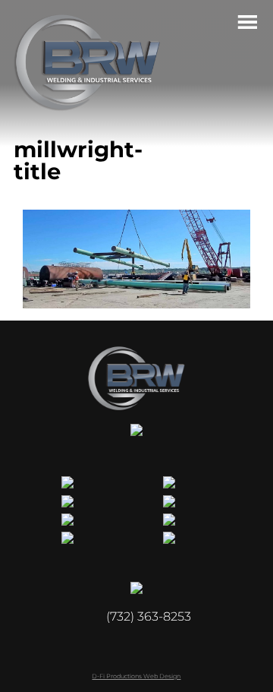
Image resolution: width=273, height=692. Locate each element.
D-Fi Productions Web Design (136, 676)
